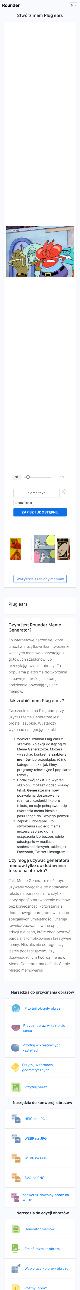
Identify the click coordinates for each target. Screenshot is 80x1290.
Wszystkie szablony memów (40, 579)
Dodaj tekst (23, 502)
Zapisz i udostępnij (40, 512)
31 (16, 477)
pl (72, 5)
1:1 (62, 477)
